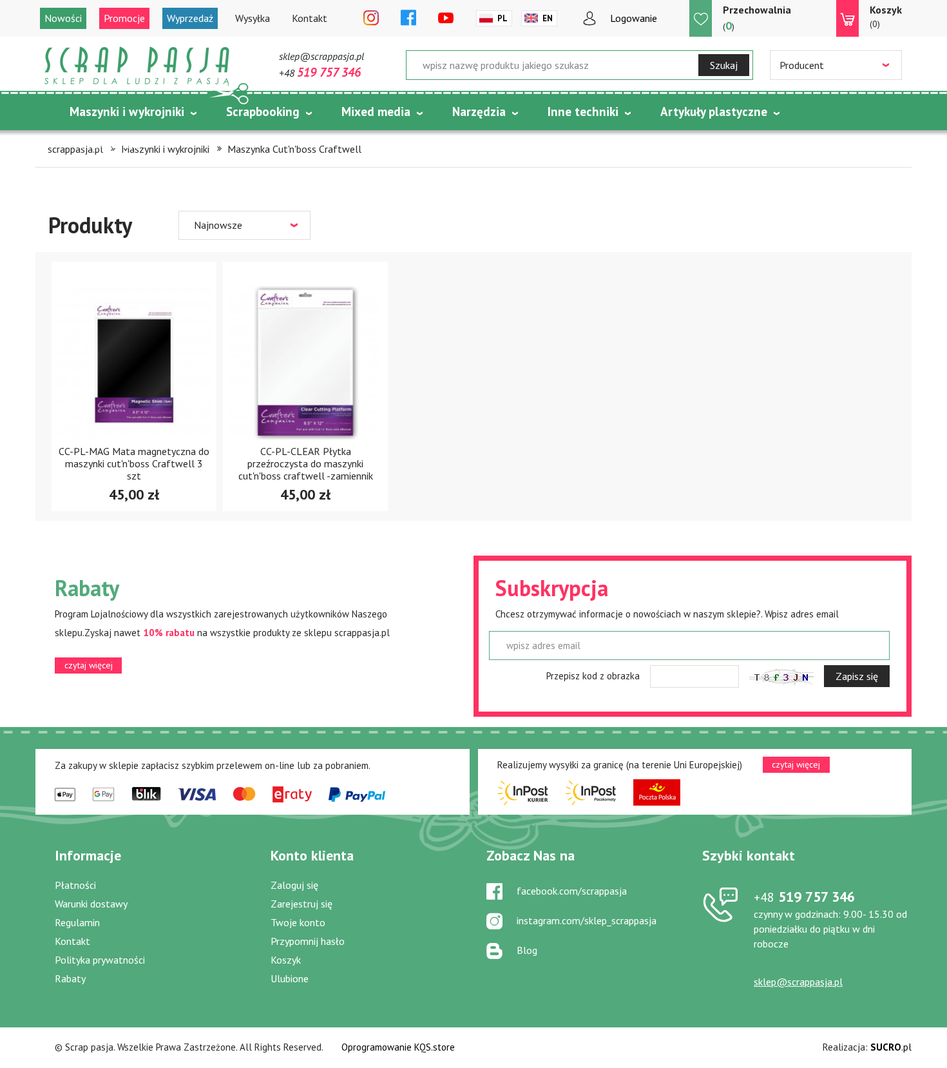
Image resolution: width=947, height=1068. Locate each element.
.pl (891, 1047)
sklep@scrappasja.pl (321, 56)
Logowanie (633, 18)
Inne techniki (583, 111)
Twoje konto (298, 922)
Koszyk (286, 959)
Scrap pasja (137, 66)
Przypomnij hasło (308, 941)
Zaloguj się (294, 885)
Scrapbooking (263, 111)
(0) (886, 16)
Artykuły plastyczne (713, 111)
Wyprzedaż (190, 18)
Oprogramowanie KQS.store (398, 1047)
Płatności (75, 885)
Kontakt (309, 18)
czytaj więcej (88, 665)
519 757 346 (804, 897)
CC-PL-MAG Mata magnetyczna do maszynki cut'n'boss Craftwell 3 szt (134, 463)
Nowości (63, 18)
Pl (502, 18)
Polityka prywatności (100, 959)
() (757, 18)
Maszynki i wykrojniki (127, 111)
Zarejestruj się (301, 903)
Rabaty (70, 978)
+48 (320, 72)
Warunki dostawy (91, 903)
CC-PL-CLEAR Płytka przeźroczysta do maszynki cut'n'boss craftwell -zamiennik (305, 463)
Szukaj (724, 65)
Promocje (124, 18)
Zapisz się (857, 676)
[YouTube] (446, 18)
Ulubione (290, 978)
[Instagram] (371, 18)
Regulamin (77, 922)
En (547, 18)
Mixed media (375, 111)
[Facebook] (408, 18)
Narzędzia (479, 111)
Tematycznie (105, 143)
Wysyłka (252, 18)
